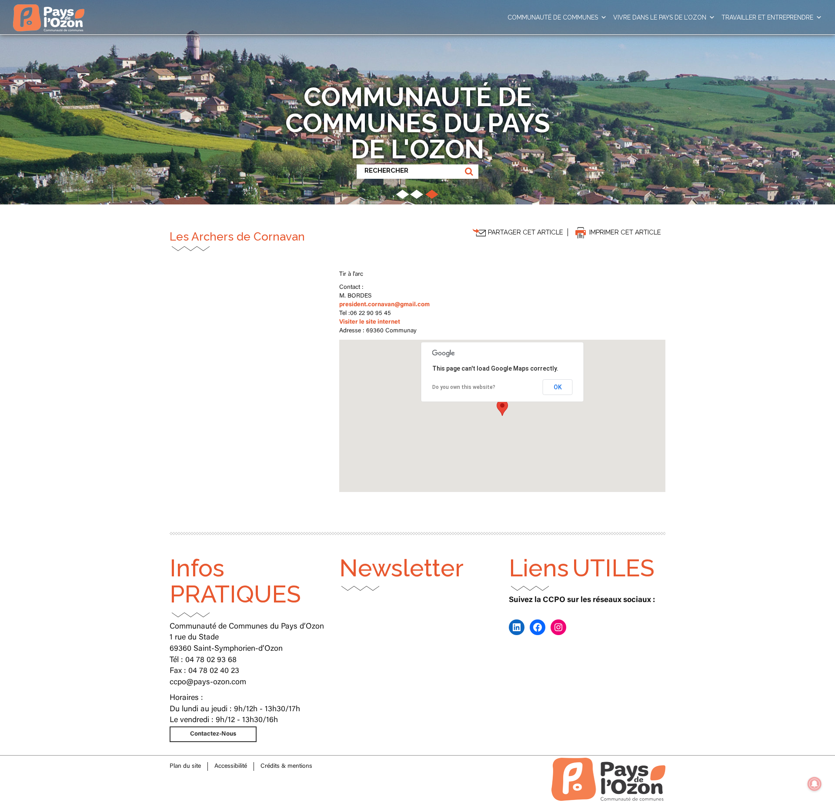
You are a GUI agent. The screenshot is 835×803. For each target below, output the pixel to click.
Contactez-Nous (213, 734)
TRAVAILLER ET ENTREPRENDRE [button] (767, 17)
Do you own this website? (463, 387)
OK (558, 387)
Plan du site (185, 766)
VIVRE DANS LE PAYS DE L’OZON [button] (659, 17)
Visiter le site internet (369, 322)
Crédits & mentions (286, 766)
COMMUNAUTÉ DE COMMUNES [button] (553, 17)
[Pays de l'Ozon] (49, 11)
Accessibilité (230, 766)
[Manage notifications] (815, 784)
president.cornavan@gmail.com (384, 305)
